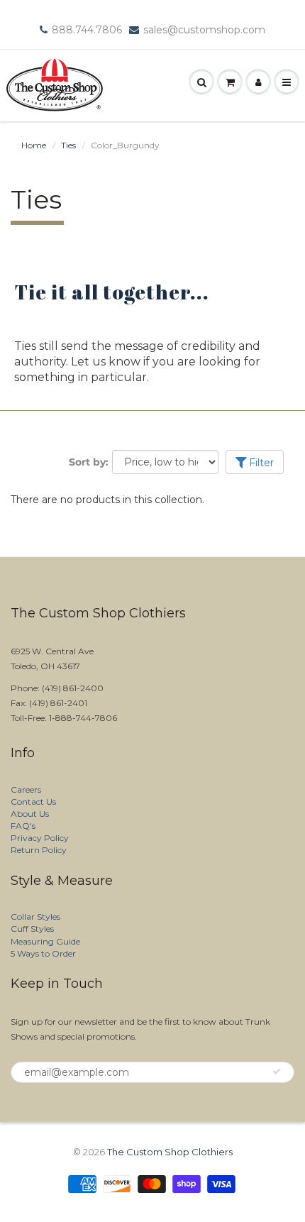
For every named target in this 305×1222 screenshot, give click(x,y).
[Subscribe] (277, 1071)
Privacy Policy (40, 837)
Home (33, 145)
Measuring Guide (45, 941)
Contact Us (33, 801)
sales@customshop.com (204, 29)
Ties (68, 145)
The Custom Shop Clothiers (170, 1151)
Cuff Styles (32, 928)
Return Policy (39, 849)
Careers (26, 789)
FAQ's (23, 825)
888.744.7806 (87, 29)
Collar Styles (35, 916)
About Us (30, 813)
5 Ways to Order (43, 953)
